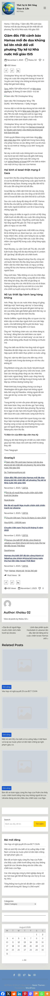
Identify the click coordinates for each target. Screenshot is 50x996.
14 (31, 942)
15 (37, 942)
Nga (6, 500)
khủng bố (20, 571)
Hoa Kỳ (7, 522)
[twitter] (12, 70)
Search (7, 820)
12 (19, 942)
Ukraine (11, 500)
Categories (8, 901)
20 (25, 946)
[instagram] (19, 976)
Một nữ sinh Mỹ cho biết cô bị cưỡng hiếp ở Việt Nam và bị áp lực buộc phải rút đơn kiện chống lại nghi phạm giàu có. (24, 742)
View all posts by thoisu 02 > (16, 619)
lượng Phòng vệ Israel (17, 161)
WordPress (30, 988)
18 (13, 946)
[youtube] (34, 976)
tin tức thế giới (31, 571)
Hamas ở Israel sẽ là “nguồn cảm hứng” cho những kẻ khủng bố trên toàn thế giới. (24, 130)
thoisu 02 (33, 60)
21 (31, 946)
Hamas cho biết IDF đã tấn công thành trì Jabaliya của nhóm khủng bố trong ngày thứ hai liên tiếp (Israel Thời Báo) (24, 558)
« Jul (24, 960)
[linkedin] (29, 976)
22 (37, 946)
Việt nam (22, 522)
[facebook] (6, 70)
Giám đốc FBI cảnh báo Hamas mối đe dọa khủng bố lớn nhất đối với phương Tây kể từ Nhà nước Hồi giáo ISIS (25, 480)
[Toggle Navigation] (44, 8)
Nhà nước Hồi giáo (30, 111)
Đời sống (15, 24)
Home (7, 24)
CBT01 (25, 488)
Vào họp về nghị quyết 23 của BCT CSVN (19, 691)
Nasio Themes (38, 985)
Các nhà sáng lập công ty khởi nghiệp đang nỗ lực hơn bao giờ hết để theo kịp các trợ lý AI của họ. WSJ (24, 876)
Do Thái (7, 472)
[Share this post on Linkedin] (18, 70)
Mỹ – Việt (14, 522)
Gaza (6, 550)
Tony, (6, 89)
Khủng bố (21, 472)
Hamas (14, 472)
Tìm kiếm (40, 824)
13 (25, 942)
